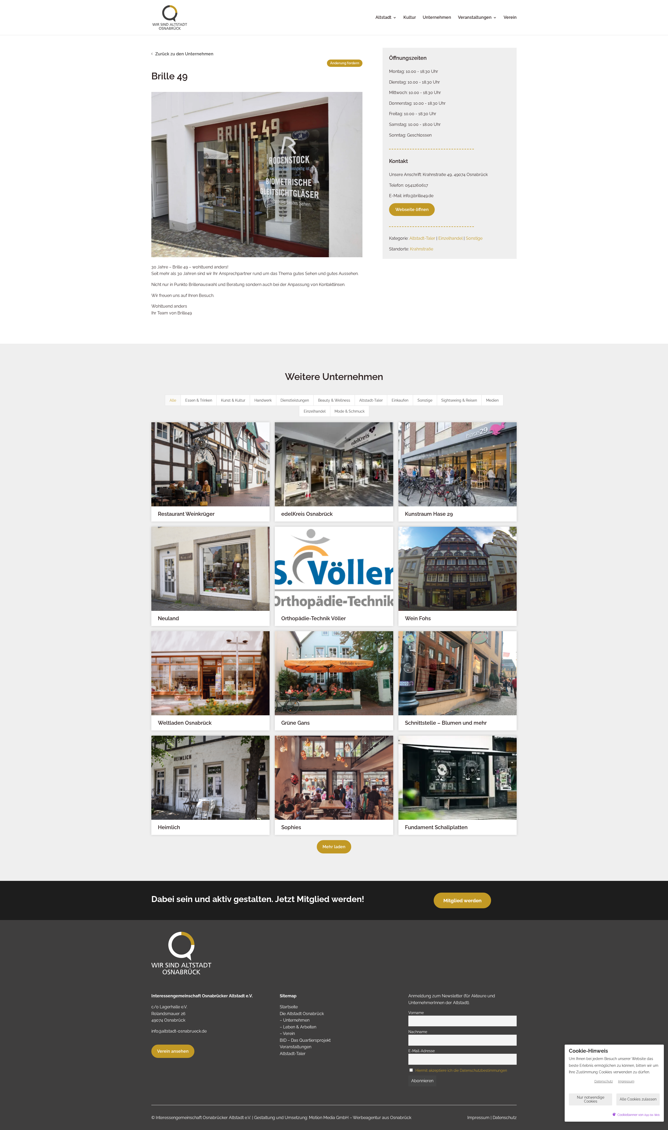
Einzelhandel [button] (315, 411)
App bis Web (652, 1115)
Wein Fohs (418, 618)
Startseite (289, 1006)
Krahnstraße (421, 249)
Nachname (417, 1031)
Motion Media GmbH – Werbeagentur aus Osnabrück (360, 1117)
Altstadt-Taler (422, 238)
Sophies (291, 827)
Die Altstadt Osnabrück (302, 1013)
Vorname (416, 1012)
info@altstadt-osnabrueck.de (179, 1031)
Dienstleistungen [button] (295, 400)
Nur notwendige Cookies (590, 1099)
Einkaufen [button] (400, 400)
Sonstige (474, 238)
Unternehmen (437, 18)
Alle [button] (173, 400)
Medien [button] (492, 400)
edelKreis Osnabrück (307, 514)
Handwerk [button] (263, 400)
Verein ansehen (173, 1051)
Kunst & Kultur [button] (233, 400)
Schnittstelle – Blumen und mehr (446, 723)
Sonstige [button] (425, 400)
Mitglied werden (462, 900)
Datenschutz (505, 1117)
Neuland (168, 618)
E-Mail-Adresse (421, 1051)
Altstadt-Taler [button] (371, 400)
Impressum (478, 1117)
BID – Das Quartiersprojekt (305, 1040)
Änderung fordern (344, 63)
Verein (510, 18)
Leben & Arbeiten (299, 1026)
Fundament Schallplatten (436, 827)
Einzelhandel (450, 238)
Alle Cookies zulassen (638, 1099)
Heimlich (169, 827)
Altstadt (383, 18)
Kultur (409, 18)
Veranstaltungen (475, 18)
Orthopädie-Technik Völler (313, 618)
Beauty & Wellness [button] (334, 400)
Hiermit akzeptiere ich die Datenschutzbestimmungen (461, 1070)
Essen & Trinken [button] (198, 400)
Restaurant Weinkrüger (186, 514)
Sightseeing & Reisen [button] (459, 400)
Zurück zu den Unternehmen (184, 53)
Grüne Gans (295, 723)
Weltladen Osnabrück (185, 723)
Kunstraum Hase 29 (429, 514)
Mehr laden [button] (334, 846)
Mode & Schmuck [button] (350, 411)
